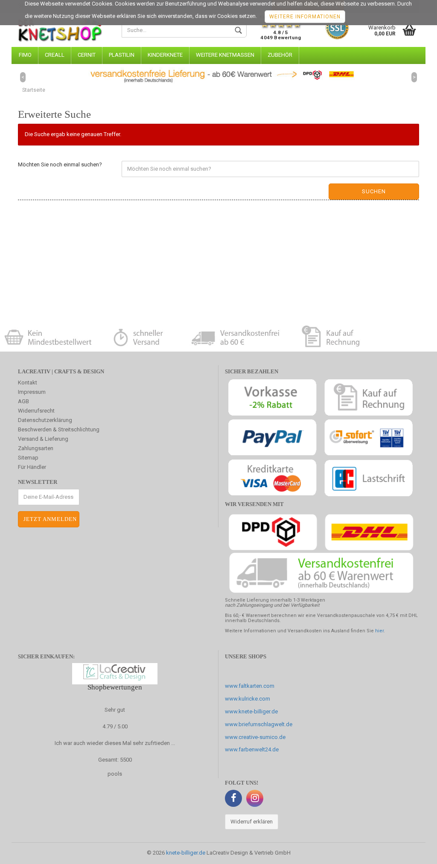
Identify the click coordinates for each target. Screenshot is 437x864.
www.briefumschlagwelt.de (258, 724)
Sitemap (28, 457)
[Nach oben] (413, 851)
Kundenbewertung (280, 27)
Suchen (374, 191)
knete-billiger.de (185, 852)
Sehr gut (115, 710)
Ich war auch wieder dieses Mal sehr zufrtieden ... (115, 743)
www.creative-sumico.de (255, 737)
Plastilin (121, 55)
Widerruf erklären (251, 821)
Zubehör (280, 55)
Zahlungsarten (35, 448)
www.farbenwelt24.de (252, 749)
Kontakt (27, 382)
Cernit (87, 55)
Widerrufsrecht (36, 410)
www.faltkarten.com (249, 686)
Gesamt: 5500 (115, 759)
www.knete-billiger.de (251, 711)
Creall (54, 55)
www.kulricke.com (247, 698)
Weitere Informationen (305, 17)
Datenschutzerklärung (45, 420)
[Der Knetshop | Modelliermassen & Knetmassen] (63, 30)
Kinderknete (165, 55)
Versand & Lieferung (43, 439)
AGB (23, 401)
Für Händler (32, 467)
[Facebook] (233, 798)
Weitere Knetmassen (225, 55)
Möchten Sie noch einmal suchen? (60, 164)
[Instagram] (254, 798)
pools (115, 774)
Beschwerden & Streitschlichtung (58, 429)
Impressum (32, 392)
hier (379, 631)
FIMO (25, 55)
